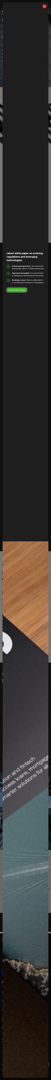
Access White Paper (17, 290)
